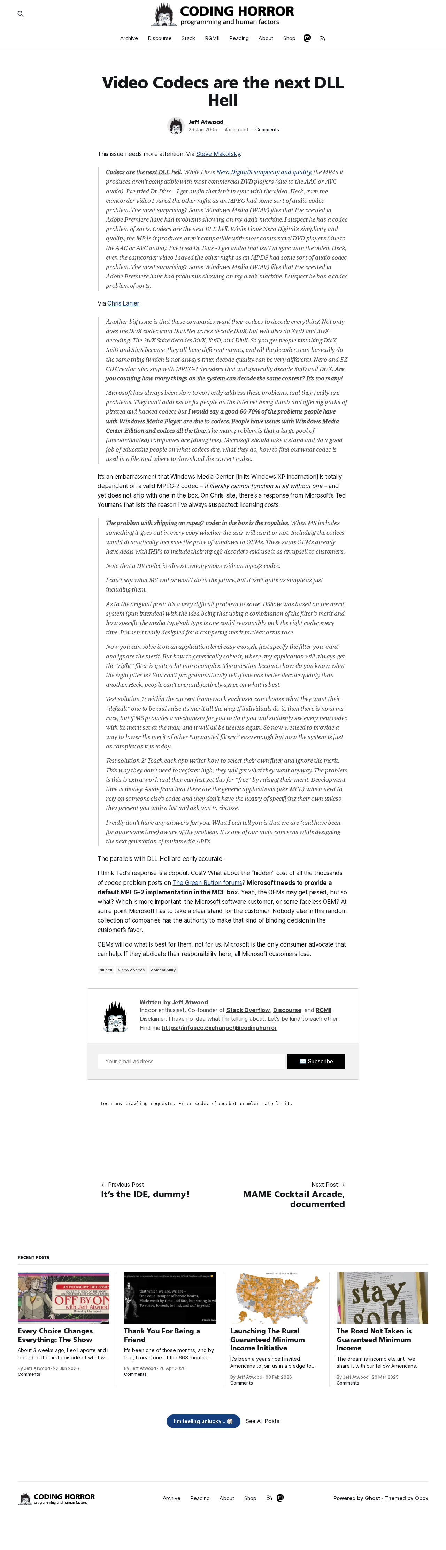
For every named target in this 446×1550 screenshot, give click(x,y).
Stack (188, 38)
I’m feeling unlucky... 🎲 (203, 1421)
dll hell (106, 969)
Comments (264, 129)
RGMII (212, 38)
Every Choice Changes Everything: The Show (55, 1335)
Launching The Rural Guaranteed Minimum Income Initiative (267, 1339)
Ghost (372, 1498)
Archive (129, 38)
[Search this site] (20, 14)
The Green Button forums (207, 882)
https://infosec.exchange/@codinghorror (219, 1027)
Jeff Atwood (206, 122)
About (266, 38)
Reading (239, 38)
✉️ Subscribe (316, 1061)
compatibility (163, 969)
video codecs (131, 969)
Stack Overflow (248, 1010)
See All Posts (262, 1421)
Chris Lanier (123, 303)
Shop (289, 38)
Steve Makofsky (218, 154)
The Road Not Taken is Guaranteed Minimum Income (374, 1339)
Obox (421, 1498)
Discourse (160, 38)
